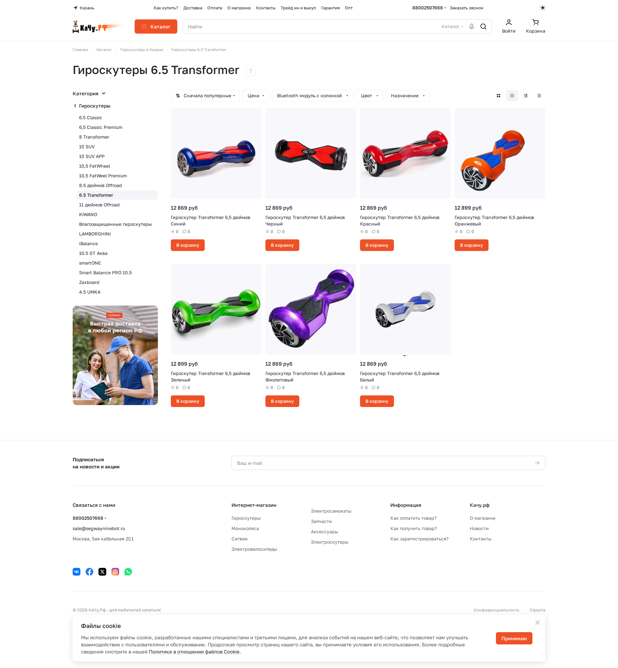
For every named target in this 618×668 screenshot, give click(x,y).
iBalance (88, 243)
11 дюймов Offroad (99, 204)
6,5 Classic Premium (100, 127)
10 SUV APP (92, 156)
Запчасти (321, 521)
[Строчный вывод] (526, 95)
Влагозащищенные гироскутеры (115, 224)
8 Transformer (94, 137)
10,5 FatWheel (94, 166)
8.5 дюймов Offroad (100, 185)
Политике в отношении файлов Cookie (194, 651)
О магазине (482, 518)
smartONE (90, 263)
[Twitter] (102, 572)
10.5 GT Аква (93, 253)
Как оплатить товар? (413, 518)
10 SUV (87, 146)
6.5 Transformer (96, 195)
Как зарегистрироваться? (419, 538)
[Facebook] (89, 572)
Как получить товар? (413, 528)
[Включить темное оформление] (542, 7)
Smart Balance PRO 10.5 (105, 272)
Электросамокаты (331, 511)
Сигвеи (240, 538)
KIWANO (88, 214)
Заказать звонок (466, 7)
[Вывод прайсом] (539, 95)
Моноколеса (245, 528)
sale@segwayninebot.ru (99, 528)
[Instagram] (115, 572)
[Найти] (483, 26)
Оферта (537, 609)
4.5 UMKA (89, 292)
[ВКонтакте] (76, 572)
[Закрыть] (537, 622)
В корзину (187, 245)
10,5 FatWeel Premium (103, 175)
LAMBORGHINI (95, 233)
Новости (479, 528)
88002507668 (427, 7)
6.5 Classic (90, 117)
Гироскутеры (94, 106)
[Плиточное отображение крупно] (498, 95)
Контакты (480, 538)
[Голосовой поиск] (472, 26)
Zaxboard (89, 282)
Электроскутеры (329, 542)
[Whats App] (128, 572)
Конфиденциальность (496, 609)
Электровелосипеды (254, 549)
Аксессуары (324, 531)
